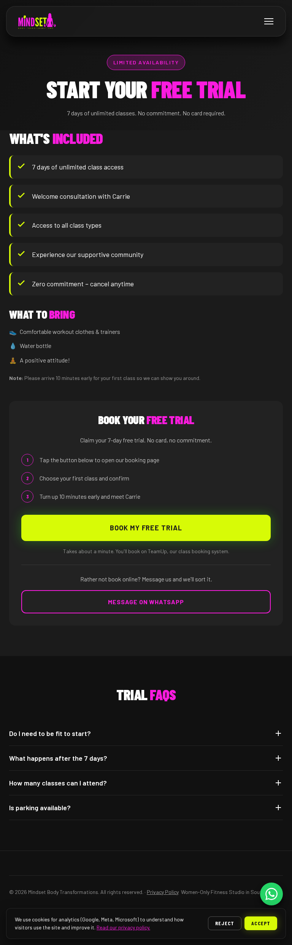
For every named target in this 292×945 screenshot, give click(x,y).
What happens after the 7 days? (58, 758)
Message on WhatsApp (146, 601)
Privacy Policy (163, 892)
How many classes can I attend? (58, 783)
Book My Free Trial (146, 528)
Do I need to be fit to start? (50, 733)
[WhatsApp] (271, 894)
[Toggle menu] (268, 21)
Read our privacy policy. (123, 927)
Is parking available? (40, 807)
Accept (260, 923)
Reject (225, 923)
